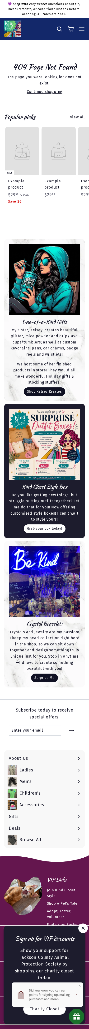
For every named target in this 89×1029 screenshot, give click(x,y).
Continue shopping (44, 91)
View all (77, 117)
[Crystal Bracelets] (44, 581)
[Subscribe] (71, 730)
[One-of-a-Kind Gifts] (44, 279)
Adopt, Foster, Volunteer (59, 914)
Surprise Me (44, 678)
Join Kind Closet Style (61, 893)
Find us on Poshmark (65, 924)
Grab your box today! (44, 529)
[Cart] (70, 29)
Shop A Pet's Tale (62, 903)
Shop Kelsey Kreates (44, 392)
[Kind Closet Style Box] (44, 444)
